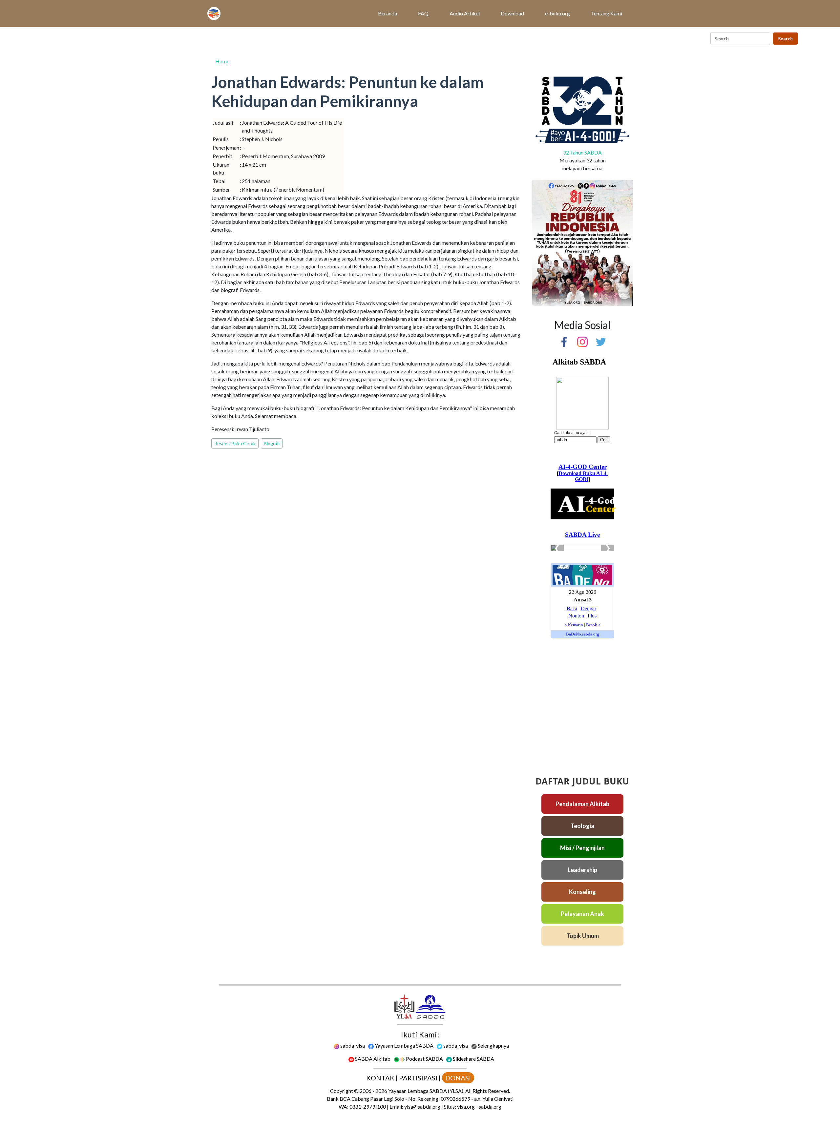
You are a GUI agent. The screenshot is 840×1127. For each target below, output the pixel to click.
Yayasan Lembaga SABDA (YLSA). (426, 1091)
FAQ (423, 13)
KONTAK (380, 1078)
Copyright (341, 1091)
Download (512, 13)
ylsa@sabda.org (422, 1106)
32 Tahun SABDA (582, 152)
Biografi (272, 443)
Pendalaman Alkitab (582, 803)
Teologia (582, 825)
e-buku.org (557, 13)
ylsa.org (466, 1106)
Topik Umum (582, 935)
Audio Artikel (465, 13)
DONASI (458, 1078)
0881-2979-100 (367, 1106)
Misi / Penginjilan (582, 847)
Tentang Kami (606, 13)
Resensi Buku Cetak (235, 443)
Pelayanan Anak (582, 913)
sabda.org (490, 1106)
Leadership (582, 869)
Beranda (387, 13)
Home (222, 61)
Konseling (582, 891)
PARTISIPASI (418, 1078)
